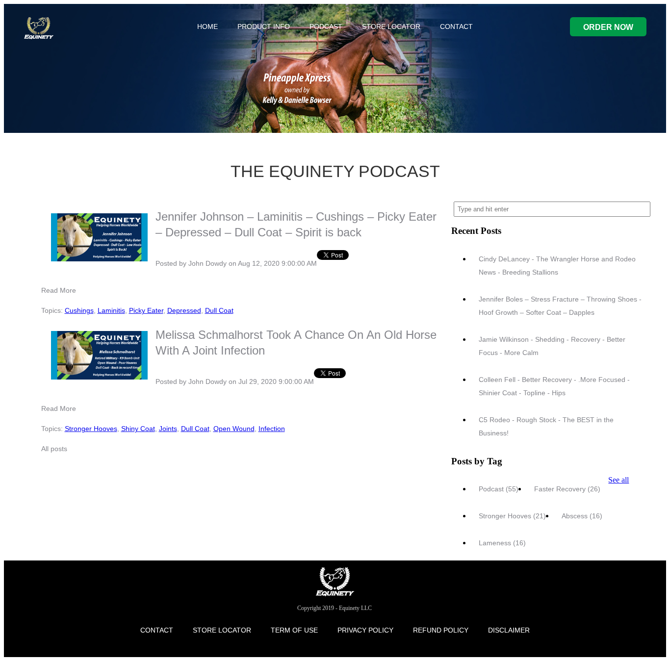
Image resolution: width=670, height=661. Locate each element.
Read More (58, 290)
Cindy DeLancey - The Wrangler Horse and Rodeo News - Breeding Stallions (557, 265)
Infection (271, 428)
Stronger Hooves (91, 428)
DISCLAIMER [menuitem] (509, 630)
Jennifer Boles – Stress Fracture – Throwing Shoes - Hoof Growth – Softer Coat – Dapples (560, 305)
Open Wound (234, 428)
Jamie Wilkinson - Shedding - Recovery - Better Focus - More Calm (552, 345)
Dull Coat (219, 310)
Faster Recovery (567, 489)
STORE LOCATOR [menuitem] (391, 26)
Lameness (502, 543)
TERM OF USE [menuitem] (294, 630)
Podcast (498, 489)
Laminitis (111, 310)
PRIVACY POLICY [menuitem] (365, 630)
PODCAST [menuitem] (325, 26)
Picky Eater (146, 310)
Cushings (79, 310)
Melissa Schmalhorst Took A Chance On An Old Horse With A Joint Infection (296, 342)
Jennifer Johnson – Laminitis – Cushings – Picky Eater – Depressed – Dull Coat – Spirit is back (296, 224)
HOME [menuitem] (207, 26)
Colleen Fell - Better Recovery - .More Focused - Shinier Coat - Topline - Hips (554, 386)
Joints (168, 428)
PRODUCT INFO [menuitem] (263, 26)
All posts (54, 449)
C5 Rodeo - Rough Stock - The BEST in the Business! (546, 426)
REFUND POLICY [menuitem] (440, 630)
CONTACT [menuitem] (456, 26)
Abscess (582, 516)
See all (618, 480)
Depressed (184, 310)
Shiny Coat (138, 428)
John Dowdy (207, 263)
